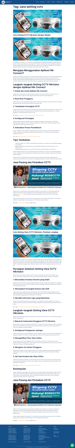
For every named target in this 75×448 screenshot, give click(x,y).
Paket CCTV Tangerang (27, 441)
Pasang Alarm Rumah (26, 436)
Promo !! (53, 1)
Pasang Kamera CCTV (42, 428)
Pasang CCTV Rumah (26, 429)
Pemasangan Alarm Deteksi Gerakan (44, 437)
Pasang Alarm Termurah (12, 437)
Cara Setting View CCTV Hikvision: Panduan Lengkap (35, 232)
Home (37, 1)
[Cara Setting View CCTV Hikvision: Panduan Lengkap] (37, 218)
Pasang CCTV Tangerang (12, 441)
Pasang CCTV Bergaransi (12, 431)
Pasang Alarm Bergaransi (12, 438)
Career (72, 1)
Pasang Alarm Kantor (26, 435)
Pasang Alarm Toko (26, 439)
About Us (42, 1)
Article (48, 1)
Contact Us (66, 1)
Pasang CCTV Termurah (12, 430)
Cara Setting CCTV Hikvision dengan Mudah (31, 35)
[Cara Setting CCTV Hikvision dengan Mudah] (37, 21)
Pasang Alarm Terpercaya (12, 436)
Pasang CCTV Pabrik (26, 431)
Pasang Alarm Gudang (26, 437)
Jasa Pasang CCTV (42, 431)
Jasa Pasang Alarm (41, 438)
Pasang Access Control (42, 441)
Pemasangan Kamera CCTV (43, 429)
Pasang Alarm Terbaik (11, 435)
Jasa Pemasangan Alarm (42, 436)
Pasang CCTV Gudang (26, 430)
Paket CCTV (59, 1)
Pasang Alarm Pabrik (26, 438)
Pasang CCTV (41, 430)
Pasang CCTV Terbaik (11, 428)
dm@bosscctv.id (56, 436)
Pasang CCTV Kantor (26, 428)
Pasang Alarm (41, 439)
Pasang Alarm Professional (12, 439)
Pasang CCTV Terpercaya (12, 429)
